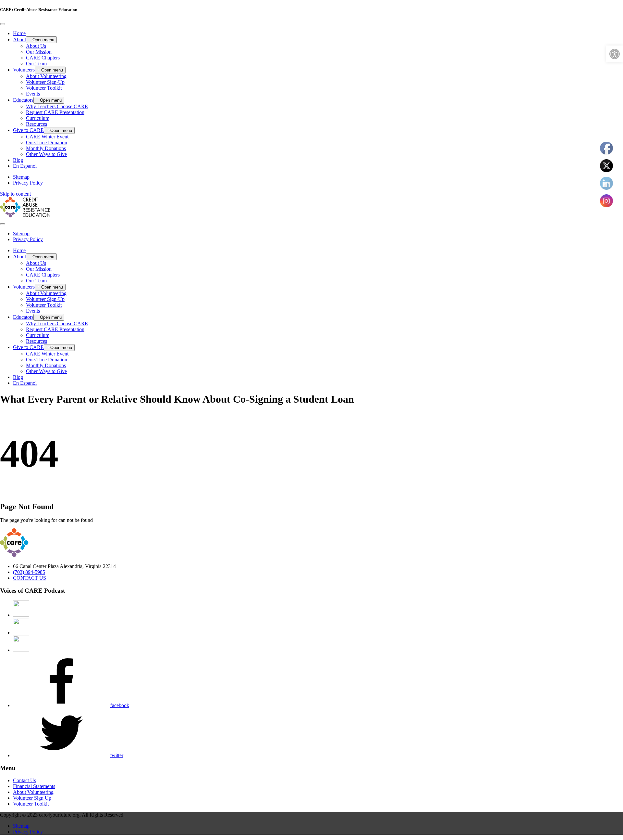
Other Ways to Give (46, 154)
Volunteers (24, 69)
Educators (23, 100)
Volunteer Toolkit (44, 88)
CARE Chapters (43, 57)
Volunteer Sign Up (32, 798)
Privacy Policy (28, 183)
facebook (119, 705)
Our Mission (39, 52)
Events (33, 94)
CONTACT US (29, 578)
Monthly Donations (46, 148)
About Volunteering (46, 76)
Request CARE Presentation (55, 112)
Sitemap (21, 177)
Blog (18, 160)
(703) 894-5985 (29, 572)
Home (19, 33)
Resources (36, 124)
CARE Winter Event (47, 136)
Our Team (36, 63)
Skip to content (15, 194)
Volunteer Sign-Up (45, 82)
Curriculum (37, 118)
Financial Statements (34, 786)
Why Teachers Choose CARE (57, 106)
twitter (116, 755)
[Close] (2, 24)
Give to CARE (28, 130)
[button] (614, 53)
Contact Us (24, 780)
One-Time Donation (46, 142)
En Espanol (25, 166)
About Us (36, 46)
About (19, 39)
